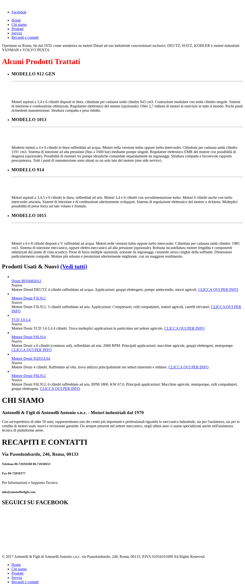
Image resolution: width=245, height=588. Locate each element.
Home (16, 20)
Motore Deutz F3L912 (28, 298)
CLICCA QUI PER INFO (218, 290)
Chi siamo (19, 24)
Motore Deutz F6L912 (28, 376)
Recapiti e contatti (25, 37)
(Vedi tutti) (73, 266)
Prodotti (17, 29)
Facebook (18, 12)
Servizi (16, 33)
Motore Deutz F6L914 (28, 337)
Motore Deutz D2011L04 (30, 358)
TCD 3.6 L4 (20, 320)
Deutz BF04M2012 (26, 281)
